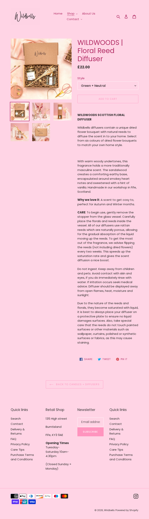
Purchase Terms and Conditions (22, 457)
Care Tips (17, 450)
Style (81, 78)
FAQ (13, 439)
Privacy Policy (20, 444)
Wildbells (109, 510)
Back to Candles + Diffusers (77, 384)
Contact (17, 424)
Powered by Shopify (126, 510)
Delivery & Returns (18, 431)
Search (16, 419)
